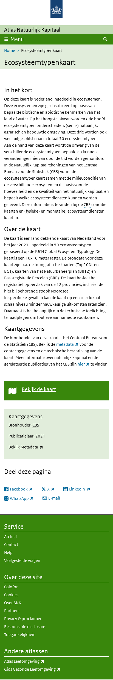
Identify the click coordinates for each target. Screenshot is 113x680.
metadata (67, 344)
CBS (87, 204)
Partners (11, 610)
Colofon (11, 586)
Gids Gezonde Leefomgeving (44, 669)
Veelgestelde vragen (22, 560)
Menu (17, 39)
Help (8, 552)
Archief (10, 536)
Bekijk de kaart (39, 389)
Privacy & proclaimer (22, 618)
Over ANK (12, 602)
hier (84, 364)
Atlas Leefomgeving (36, 661)
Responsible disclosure (24, 626)
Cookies (11, 594)
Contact (11, 544)
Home (9, 50)
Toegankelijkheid (20, 634)
